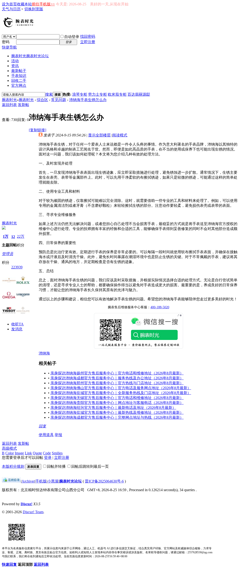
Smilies (57, 453)
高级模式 (9, 448)
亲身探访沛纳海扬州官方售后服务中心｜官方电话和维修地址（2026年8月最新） (117, 373)
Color (9, 453)
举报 (58, 435)
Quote (37, 453)
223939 (16, 267)
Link (28, 453)
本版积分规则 (13, 466)
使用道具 (46, 435)
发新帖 (23, 105)
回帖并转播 (56, 466)
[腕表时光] (19, 26)
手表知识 (18, 76)
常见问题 (58, 100)
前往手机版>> (43, 4)
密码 (5, 42)
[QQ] (11, 481)
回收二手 (18, 81)
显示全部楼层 (99, 135)
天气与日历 (11, 9)
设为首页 (9, 4)
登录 (48, 458)
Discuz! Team (33, 512)
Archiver (28, 481)
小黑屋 (53, 481)
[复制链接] (37, 130)
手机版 (41, 481)
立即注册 (87, 42)
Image (19, 453)
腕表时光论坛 (70, 481)
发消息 (16, 329)
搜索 (49, 94)
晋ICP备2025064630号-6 (104, 481)
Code (47, 453)
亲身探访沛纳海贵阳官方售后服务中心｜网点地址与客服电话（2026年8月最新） (117, 403)
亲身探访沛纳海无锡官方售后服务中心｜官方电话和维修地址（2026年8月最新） (117, 398)
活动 (15, 61)
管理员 (7, 254)
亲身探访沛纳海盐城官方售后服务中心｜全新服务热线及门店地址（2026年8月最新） (120, 393)
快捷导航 (9, 47)
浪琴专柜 (79, 94)
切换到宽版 (33, 9)
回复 (42, 426)
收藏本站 (24, 4)
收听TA (17, 324)
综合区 (42, 100)
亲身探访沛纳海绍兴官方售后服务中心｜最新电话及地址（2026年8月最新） (113, 408)
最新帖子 (18, 71)
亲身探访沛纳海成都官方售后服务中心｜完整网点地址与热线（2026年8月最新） (117, 417)
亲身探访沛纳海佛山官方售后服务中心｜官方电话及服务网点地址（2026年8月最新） (120, 388)
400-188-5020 (159, 307)
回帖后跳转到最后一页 (90, 466)
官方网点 (18, 85)
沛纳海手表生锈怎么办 (88, 100)
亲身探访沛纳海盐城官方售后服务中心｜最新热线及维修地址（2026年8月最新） (117, 413)
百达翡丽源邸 (139, 94)
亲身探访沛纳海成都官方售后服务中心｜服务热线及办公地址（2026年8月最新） (117, 378)
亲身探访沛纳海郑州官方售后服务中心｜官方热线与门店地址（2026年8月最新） (117, 383)
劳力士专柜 (97, 94)
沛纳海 (44, 353)
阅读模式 (119, 135)
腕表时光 (30, 56)
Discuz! (26, 504)
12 (13, 237)
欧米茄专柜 (117, 94)
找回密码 (87, 36)
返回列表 (9, 105)
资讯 (15, 66)
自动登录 (71, 37)
